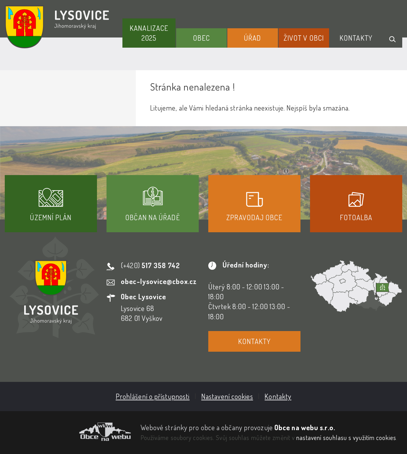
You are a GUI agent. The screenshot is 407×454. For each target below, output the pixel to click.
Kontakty (356, 37)
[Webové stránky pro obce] (68, 432)
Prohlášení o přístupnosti (153, 396)
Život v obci (304, 37)
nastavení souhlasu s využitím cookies (346, 437)
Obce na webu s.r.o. (304, 427)
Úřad (252, 37)
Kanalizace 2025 (149, 33)
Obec (201, 37)
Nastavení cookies (227, 396)
